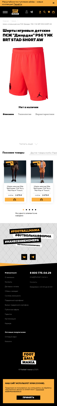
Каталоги (8, 341)
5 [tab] (35, 210)
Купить (14, 199)
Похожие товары (13, 153)
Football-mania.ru (27, 370)
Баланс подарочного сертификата (17, 305)
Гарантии (8, 314)
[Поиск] (44, 12)
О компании (9, 277)
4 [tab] (32, 210)
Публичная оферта (12, 310)
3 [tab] (29, 210)
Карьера (8, 323)
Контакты (8, 282)
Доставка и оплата (12, 287)
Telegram (32, 12)
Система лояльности (13, 296)
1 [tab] (23, 210)
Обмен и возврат (11, 291)
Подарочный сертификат (14, 300)
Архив (13, 21)
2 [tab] (26, 210)
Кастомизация (10, 319)
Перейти (18, 4)
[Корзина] (53, 12)
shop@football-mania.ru (39, 277)
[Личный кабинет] (40, 12)
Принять (28, 398)
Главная (6, 21)
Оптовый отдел (11, 337)
